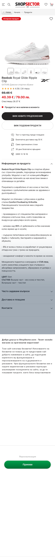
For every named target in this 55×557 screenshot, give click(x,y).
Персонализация (27, 456)
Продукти (28, 12)
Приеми (27, 464)
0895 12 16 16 (22, 154)
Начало (17, 12)
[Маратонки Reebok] (45, 80)
